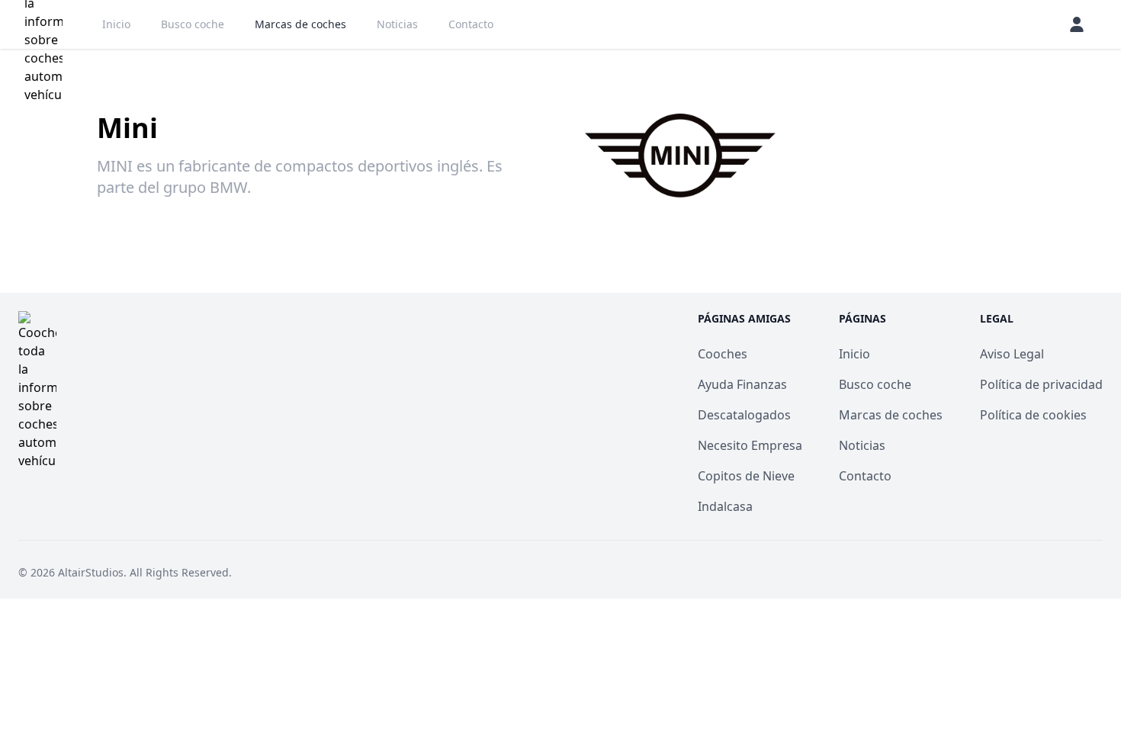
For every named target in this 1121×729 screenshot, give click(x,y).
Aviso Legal (1012, 353)
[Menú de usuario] (1077, 24)
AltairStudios (91, 572)
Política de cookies (1033, 414)
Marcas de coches (300, 24)
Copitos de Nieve (746, 475)
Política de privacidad (1041, 384)
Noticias (397, 24)
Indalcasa (725, 506)
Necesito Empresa (750, 445)
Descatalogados (744, 414)
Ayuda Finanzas (742, 384)
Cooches (722, 353)
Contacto (470, 24)
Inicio (116, 24)
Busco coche (192, 24)
